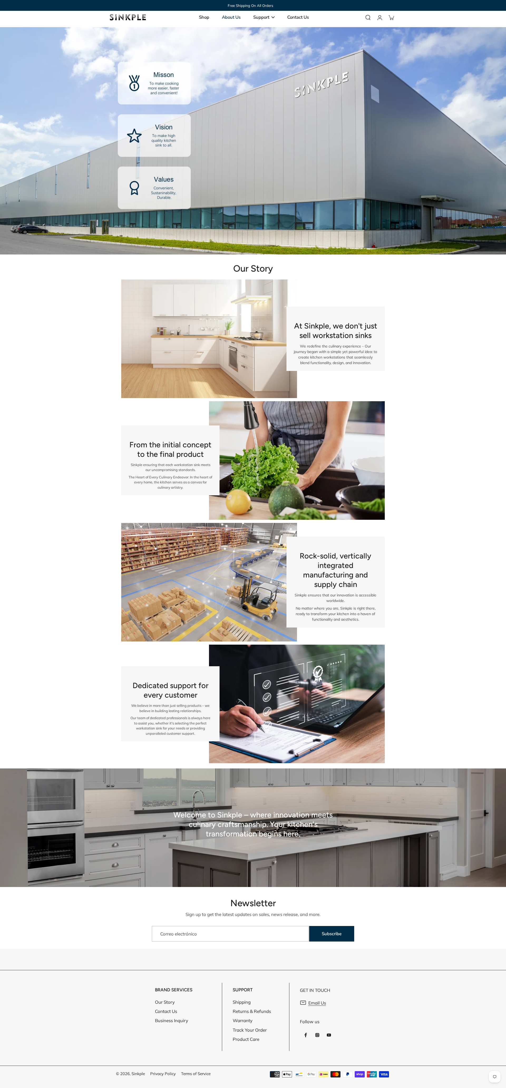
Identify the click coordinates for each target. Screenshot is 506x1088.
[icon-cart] (391, 17)
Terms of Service (196, 1073)
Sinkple (138, 1073)
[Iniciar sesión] (379, 17)
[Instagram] (317, 1035)
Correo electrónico (178, 934)
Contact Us (166, 1011)
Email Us (317, 1003)
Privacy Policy (163, 1073)
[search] (368, 17)
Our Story (165, 1002)
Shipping (242, 1002)
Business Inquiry (171, 1020)
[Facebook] (306, 1035)
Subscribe (332, 934)
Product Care (246, 1039)
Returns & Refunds (252, 1011)
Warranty (242, 1020)
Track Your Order (250, 1030)
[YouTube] (329, 1035)
